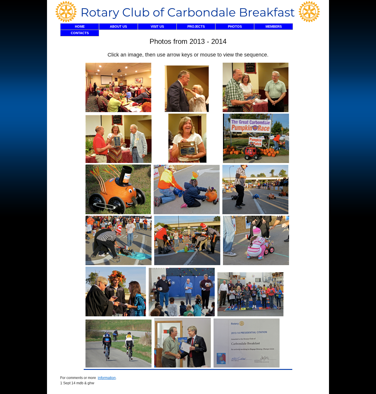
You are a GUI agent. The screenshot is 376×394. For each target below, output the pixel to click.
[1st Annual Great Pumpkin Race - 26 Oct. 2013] (256, 162)
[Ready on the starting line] (187, 213)
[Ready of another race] (256, 264)
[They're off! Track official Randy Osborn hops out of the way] (255, 213)
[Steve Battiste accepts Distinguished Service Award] (255, 111)
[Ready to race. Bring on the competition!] (118, 213)
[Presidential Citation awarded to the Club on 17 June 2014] (247, 366)
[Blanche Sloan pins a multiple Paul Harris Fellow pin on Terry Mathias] (187, 111)
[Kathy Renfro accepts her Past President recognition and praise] (187, 162)
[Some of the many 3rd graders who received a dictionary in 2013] (250, 315)
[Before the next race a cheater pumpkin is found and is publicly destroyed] (118, 264)
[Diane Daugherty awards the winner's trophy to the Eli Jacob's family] (115, 315)
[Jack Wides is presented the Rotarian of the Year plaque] (118, 162)
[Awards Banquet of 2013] (118, 111)
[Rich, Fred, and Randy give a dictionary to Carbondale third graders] (182, 315)
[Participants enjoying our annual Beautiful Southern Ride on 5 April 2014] (118, 366)
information (107, 378)
